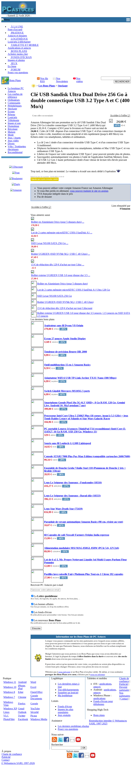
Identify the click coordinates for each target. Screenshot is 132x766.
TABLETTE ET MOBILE (23, 46)
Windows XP (10, 708)
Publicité (123, 684)
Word (33, 682)
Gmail (21, 708)
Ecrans (11, 111)
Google (34, 703)
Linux (6, 712)
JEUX (12, 65)
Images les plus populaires (65, 711)
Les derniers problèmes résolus (73, 726)
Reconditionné (15, 152)
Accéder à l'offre (119, 115)
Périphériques (15, 105)
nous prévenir (64, 672)
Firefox (21, 703)
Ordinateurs (14, 100)
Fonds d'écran (65, 706)
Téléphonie (13, 120)
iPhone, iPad (22, 687)
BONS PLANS (18, 52)
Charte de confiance (124, 680)
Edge (20, 692)
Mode (11, 134)
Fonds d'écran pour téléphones (103, 703)
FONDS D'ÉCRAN (20, 59)
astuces (97, 686)
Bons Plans (15, 80)
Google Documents (36, 697)
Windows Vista (8, 703)
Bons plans (99, 715)
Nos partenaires (124, 694)
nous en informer (97, 674)
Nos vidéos (79, 80)
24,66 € (121, 121)
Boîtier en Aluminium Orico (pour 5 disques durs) (62, 283)
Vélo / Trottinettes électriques (17, 148)
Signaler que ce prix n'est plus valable (44, 179)
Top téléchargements (68, 689)
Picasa (33, 715)
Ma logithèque (65, 695)
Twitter (21, 715)
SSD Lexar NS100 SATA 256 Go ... (49, 243)
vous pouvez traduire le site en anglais (89, 191)
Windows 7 (9, 697)
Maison (11, 132)
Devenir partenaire (124, 688)
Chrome (22, 697)
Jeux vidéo (13, 140)
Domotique (13, 126)
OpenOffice (36, 692)
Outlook (22, 712)
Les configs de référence (15, 95)
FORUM (18, 71)
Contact (124, 698)
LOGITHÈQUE (19, 40)
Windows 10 (9, 687)
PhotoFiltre (9, 719)
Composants (14, 102)
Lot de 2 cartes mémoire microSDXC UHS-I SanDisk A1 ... (61, 232)
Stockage (12, 108)
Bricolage (13, 129)
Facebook (23, 719)
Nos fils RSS (44, 80)
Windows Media (38, 719)
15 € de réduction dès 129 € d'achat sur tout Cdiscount (64, 308)
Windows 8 (9, 692)
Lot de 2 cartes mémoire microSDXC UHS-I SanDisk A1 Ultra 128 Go (73, 289)
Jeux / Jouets (14, 137)
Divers (11, 143)
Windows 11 (9, 682)
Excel (33, 687)
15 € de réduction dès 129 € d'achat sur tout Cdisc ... (57, 264)
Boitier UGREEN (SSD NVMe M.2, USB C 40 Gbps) (65, 302)
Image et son (14, 123)
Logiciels (12, 117)
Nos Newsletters (62, 80)
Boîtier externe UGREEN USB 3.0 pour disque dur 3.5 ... (60, 275)
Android (22, 682)
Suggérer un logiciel (68, 692)
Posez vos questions (68, 729)
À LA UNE (15, 28)
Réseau (11, 114)
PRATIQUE (17, 34)
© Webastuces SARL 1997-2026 (18, 763)
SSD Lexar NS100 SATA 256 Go (54, 296)
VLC (6, 715)
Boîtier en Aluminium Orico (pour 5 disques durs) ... (57, 222)
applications (105, 683)
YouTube (35, 708)
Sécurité (34, 712)
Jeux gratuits (64, 715)
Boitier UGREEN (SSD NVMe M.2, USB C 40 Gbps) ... (60, 254)
